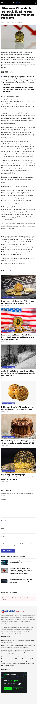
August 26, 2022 (5, 305)
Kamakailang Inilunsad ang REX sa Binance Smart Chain (20, 562)
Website (3, 536)
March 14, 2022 (5, 22)
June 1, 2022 (5, 481)
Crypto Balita (8, 700)
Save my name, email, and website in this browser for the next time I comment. (19, 544)
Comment (4, 499)
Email (3, 528)
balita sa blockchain (8, 297)
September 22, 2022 (14, 565)
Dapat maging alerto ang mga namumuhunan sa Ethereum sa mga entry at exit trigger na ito (18, 477)
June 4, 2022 (5, 377)
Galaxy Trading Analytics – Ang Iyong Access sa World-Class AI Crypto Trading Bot (21, 580)
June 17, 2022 (13, 584)
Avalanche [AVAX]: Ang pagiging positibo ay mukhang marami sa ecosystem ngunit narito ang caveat (18, 89)
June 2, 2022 (5, 445)
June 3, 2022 (5, 411)
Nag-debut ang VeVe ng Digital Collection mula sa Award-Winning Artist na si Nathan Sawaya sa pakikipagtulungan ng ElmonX (20, 571)
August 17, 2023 (13, 575)
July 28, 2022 (5, 341)
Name (3, 521)
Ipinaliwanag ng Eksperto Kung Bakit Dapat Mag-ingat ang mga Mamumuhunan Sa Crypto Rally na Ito (18, 82)
